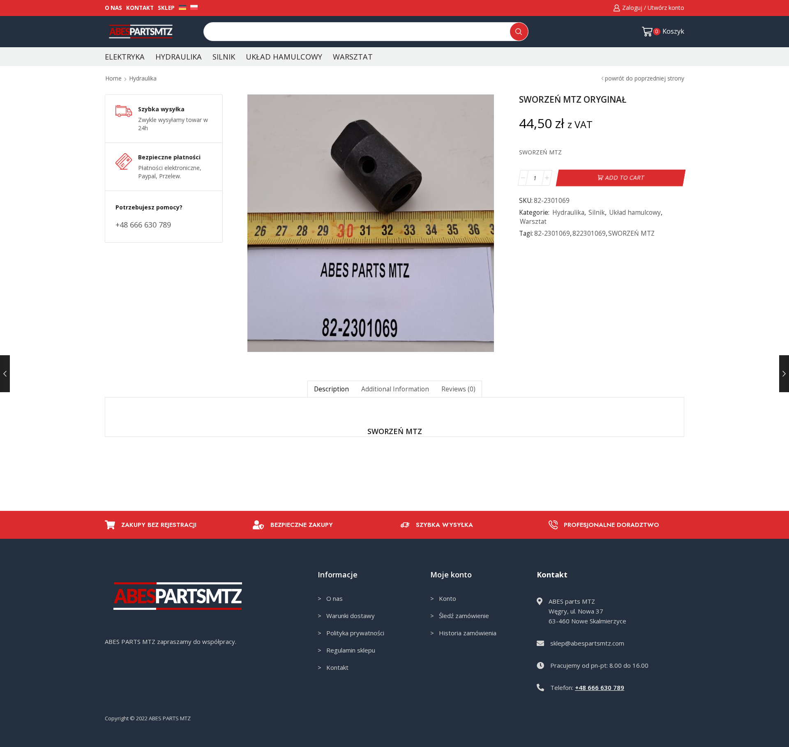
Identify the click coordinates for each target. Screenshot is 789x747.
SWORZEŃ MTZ (631, 233)
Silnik (223, 57)
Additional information (395, 389)
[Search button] (519, 32)
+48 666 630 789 (599, 687)
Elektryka (125, 57)
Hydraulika (178, 57)
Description (331, 389)
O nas (113, 7)
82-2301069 (552, 233)
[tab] (331, 389)
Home (113, 78)
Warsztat (353, 57)
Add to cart (624, 178)
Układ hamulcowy (284, 57)
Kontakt (140, 7)
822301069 (589, 233)
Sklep (166, 7)
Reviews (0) (458, 389)
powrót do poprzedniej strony (644, 78)
